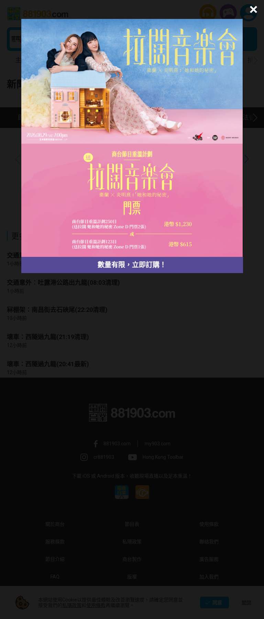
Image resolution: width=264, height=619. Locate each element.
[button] (252, 9)
